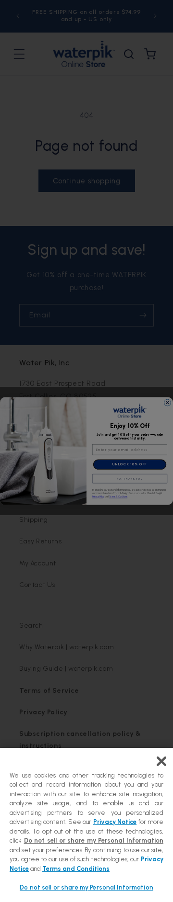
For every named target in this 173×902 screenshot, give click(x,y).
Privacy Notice (114, 821)
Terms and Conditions (76, 868)
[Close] (161, 761)
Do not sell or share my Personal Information (86, 887)
